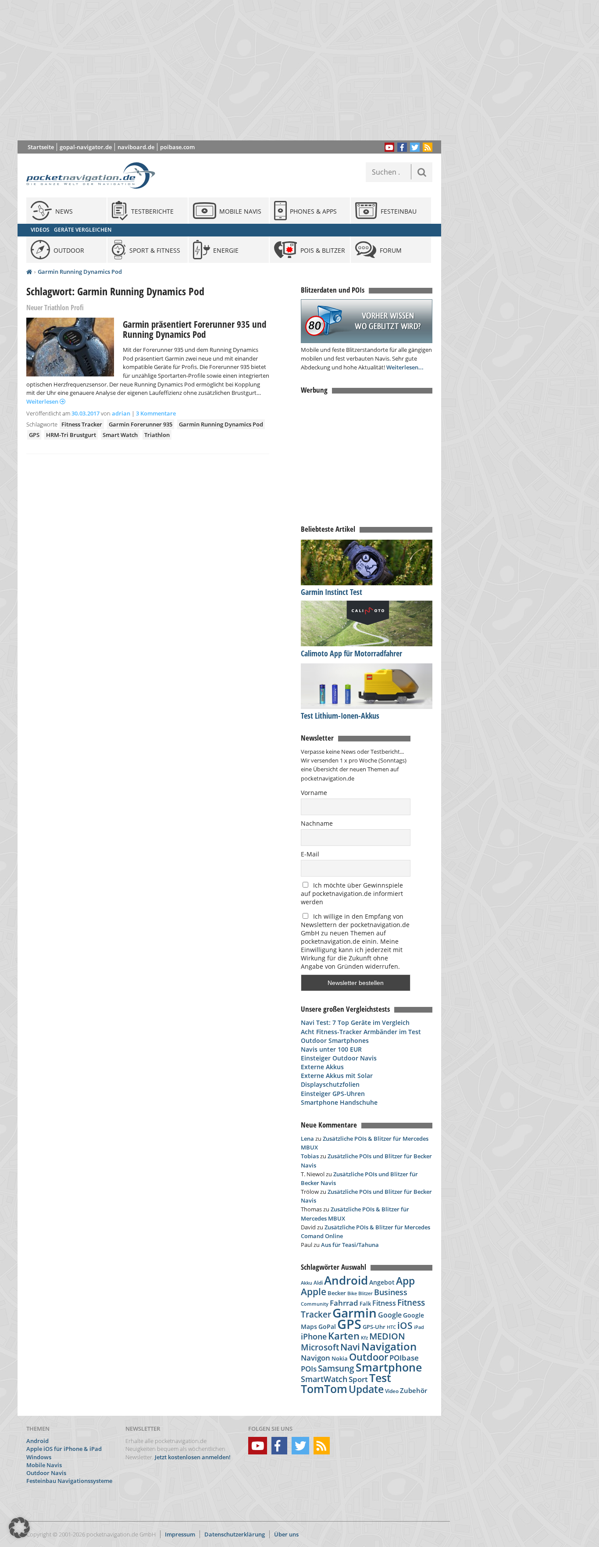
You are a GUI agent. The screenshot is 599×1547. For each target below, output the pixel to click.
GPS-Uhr (374, 1327)
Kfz (364, 1337)
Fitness (384, 1303)
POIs (309, 1369)
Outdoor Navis (46, 1473)
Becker (337, 1293)
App (405, 1281)
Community (314, 1303)
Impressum (180, 1534)
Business (390, 1292)
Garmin (354, 1312)
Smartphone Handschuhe (339, 1102)
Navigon (315, 1358)
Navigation (389, 1346)
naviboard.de (136, 147)
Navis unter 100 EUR (331, 1049)
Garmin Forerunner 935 (140, 424)
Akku (306, 1282)
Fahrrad (344, 1303)
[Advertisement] (236, 70)
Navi (350, 1347)
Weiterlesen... (405, 367)
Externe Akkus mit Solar (337, 1075)
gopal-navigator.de (86, 147)
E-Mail (310, 854)
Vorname (314, 792)
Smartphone (389, 1367)
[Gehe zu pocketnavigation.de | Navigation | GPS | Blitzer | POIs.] (29, 272)
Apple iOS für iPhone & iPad (64, 1449)
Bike (352, 1293)
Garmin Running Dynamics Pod (80, 272)
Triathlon (157, 435)
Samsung (336, 1368)
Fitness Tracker (81, 424)
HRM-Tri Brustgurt (71, 435)
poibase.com (177, 147)
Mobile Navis (44, 1465)
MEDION (387, 1336)
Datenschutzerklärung (234, 1534)
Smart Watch (120, 435)
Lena (307, 1138)
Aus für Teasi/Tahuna (350, 1245)
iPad (419, 1327)
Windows (38, 1457)
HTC (391, 1327)
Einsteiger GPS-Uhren (333, 1093)
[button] (19, 1527)
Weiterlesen (43, 401)
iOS (405, 1325)
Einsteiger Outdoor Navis (339, 1058)
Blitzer (365, 1293)
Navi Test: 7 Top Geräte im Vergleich (355, 1022)
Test (380, 1378)
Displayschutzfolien (330, 1084)
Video (392, 1391)
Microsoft (320, 1347)
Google (390, 1315)
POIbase (404, 1358)
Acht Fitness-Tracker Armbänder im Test (361, 1032)
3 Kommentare (156, 413)
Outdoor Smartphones (335, 1040)
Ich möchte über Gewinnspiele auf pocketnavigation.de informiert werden (352, 893)
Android (346, 1280)
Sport (358, 1379)
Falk (365, 1303)
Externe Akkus (322, 1067)
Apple (313, 1291)
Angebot (382, 1282)
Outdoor (368, 1357)
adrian (121, 413)
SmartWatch (324, 1378)
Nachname (317, 823)
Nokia (340, 1358)
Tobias (310, 1156)
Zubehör (413, 1390)
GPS (34, 435)
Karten (344, 1335)
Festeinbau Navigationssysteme (69, 1481)
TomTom (324, 1388)
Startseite (41, 147)
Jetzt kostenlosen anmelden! (193, 1457)
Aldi (318, 1282)
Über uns (286, 1534)
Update (366, 1389)
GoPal (327, 1326)
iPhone (314, 1336)
